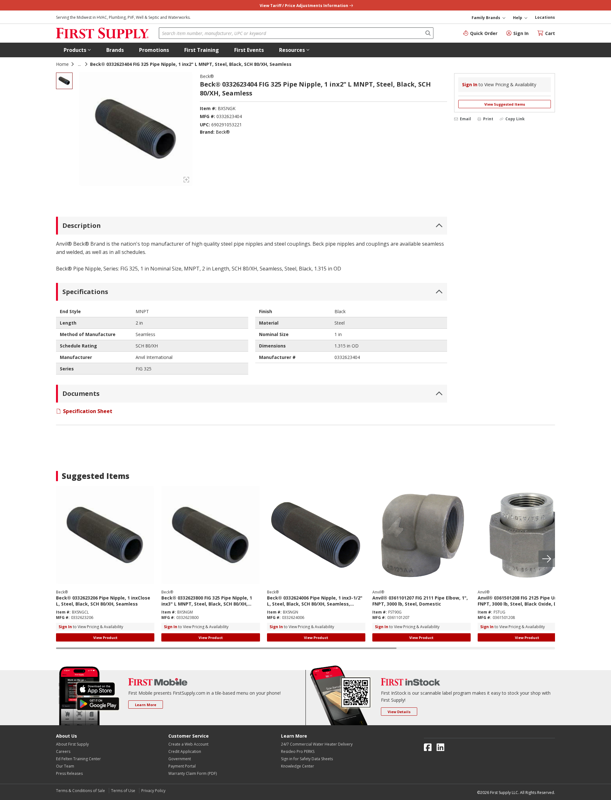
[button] (77, 50)
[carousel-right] (546, 559)
